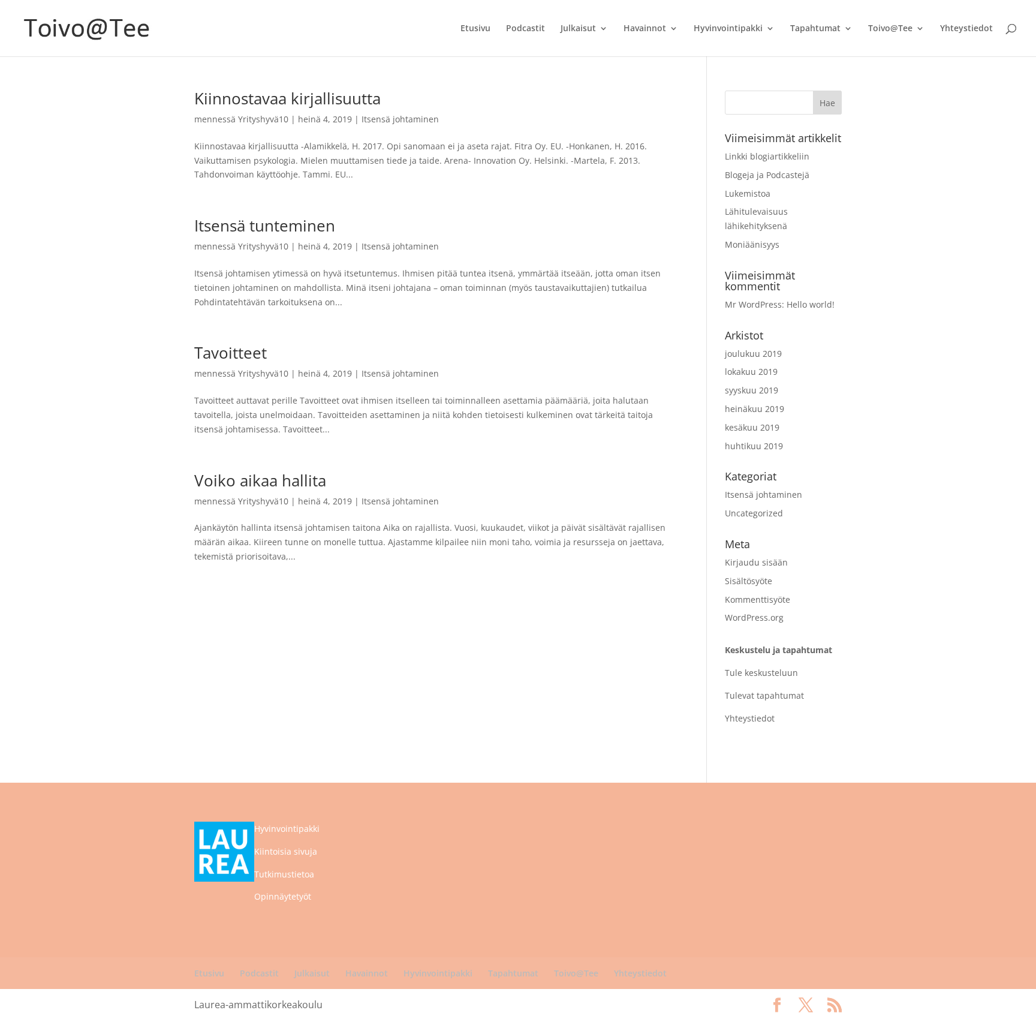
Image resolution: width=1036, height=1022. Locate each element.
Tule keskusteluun (761, 672)
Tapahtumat (815, 29)
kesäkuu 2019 (752, 427)
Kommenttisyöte (757, 599)
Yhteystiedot (966, 29)
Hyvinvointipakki (728, 29)
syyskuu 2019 (751, 390)
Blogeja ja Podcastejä (767, 175)
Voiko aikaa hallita (260, 480)
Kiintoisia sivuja (285, 851)
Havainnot (645, 29)
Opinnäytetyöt (282, 896)
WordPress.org (754, 617)
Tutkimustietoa (284, 874)
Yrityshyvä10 (263, 119)
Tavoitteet (230, 352)
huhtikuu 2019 (754, 446)
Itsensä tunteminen (264, 225)
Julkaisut (578, 29)
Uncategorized (754, 513)
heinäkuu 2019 (754, 408)
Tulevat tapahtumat (764, 695)
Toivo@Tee (890, 29)
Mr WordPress (753, 304)
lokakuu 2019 (751, 371)
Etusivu (475, 29)
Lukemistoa (747, 193)
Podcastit (525, 29)
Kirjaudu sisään (756, 562)
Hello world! (811, 304)
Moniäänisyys (752, 244)
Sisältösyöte (748, 581)
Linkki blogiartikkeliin (767, 156)
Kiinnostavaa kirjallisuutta (287, 98)
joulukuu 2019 (753, 353)
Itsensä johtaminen (400, 119)
